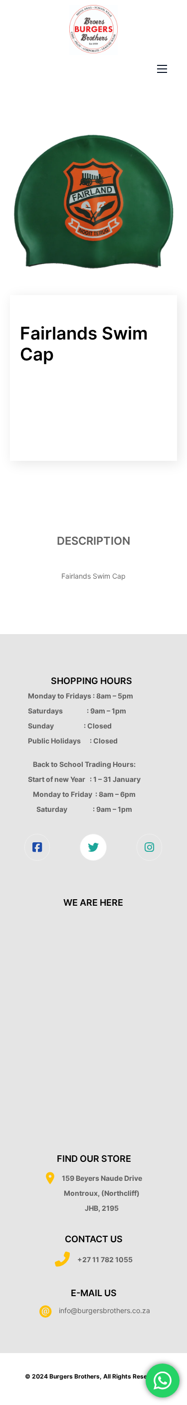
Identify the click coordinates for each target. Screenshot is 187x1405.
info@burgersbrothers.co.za (104, 1310)
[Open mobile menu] (162, 69)
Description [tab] (93, 540)
